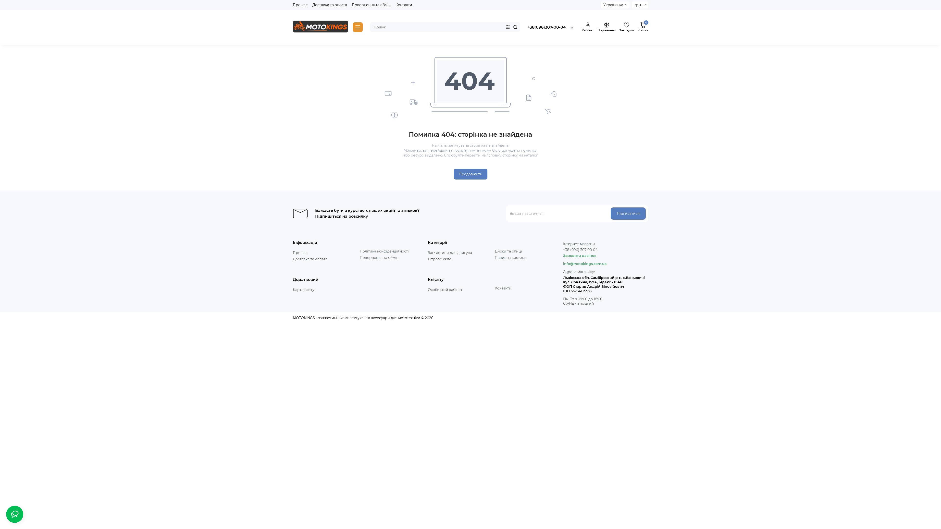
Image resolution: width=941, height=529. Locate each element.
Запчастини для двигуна (450, 253)
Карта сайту (303, 290)
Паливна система (511, 257)
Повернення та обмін (371, 5)
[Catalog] (358, 27)
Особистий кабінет (445, 290)
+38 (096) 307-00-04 (580, 250)
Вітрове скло (439, 259)
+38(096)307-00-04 (547, 27)
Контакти (404, 5)
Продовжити (471, 174)
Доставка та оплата (329, 5)
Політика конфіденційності (384, 251)
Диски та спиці (508, 251)
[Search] (515, 27)
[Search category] (508, 27)
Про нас (300, 5)
